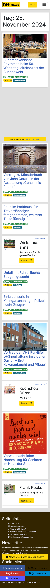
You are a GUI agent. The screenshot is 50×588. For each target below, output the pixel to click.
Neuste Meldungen (17, 526)
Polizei (18, 227)
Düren (9, 80)
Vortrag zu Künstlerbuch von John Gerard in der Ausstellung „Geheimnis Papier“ (22, 181)
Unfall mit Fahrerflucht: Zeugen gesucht (21, 275)
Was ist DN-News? (18, 529)
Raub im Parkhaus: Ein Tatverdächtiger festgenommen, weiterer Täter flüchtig (22, 213)
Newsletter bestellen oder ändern (26, 557)
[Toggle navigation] (44, 4)
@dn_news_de (38, 573)
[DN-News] (12, 4)
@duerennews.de (13, 568)
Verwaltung (20, 80)
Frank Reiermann (33, 582)
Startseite (14, 524)
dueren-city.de (40, 238)
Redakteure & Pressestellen (21, 537)
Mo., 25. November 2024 (16, 77)
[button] (32, 4)
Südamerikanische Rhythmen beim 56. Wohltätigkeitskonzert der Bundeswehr (23, 66)
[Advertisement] (25, 112)
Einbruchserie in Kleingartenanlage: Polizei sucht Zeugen (24, 301)
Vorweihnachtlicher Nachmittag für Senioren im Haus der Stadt (22, 460)
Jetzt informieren (33, 139)
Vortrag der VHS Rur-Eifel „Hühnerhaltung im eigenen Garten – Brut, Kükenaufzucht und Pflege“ (24, 358)
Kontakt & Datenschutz (20, 534)
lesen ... (25, 260)
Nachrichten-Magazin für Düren (22, 532)
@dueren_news (38, 568)
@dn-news (13, 573)
